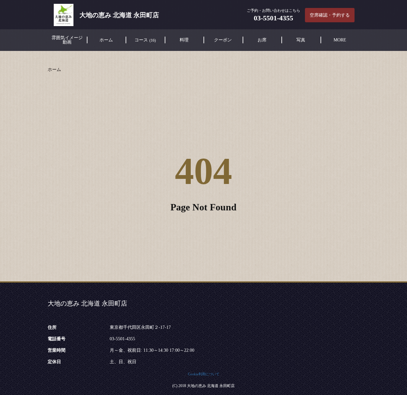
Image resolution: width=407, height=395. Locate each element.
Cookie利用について (203, 374)
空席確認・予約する (330, 15)
